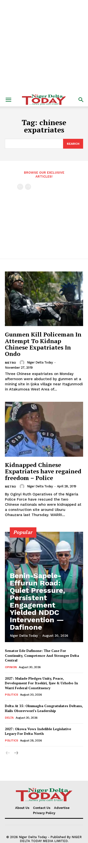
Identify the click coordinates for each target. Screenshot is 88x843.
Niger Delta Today (40, 362)
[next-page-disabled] (28, 187)
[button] (8, 99)
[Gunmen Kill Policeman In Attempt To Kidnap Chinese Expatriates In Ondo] (44, 298)
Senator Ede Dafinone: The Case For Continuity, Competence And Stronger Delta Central (42, 655)
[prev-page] (20, 187)
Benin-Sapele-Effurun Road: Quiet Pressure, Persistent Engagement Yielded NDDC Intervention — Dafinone (37, 601)
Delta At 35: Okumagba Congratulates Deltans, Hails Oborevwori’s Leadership (44, 708)
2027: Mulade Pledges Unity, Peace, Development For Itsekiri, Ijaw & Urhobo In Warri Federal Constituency (41, 683)
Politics (11, 694)
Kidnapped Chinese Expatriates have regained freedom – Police (43, 471)
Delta (9, 717)
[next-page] (16, 753)
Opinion (11, 667)
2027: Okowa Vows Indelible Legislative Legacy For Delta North (38, 731)
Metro (10, 362)
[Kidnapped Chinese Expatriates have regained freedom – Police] (44, 429)
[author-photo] (23, 362)
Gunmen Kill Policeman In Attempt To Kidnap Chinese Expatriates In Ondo (43, 344)
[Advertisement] (44, 46)
